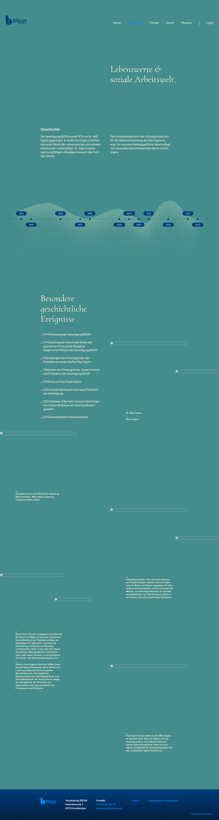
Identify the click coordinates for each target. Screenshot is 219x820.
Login (209, 22)
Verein (170, 22)
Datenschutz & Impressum (163, 800)
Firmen (154, 22)
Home (117, 22)
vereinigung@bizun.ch (109, 808)
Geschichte (135, 22)
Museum (186, 22)
